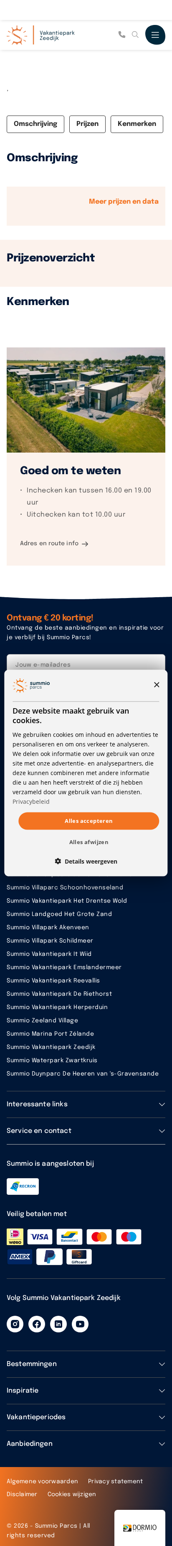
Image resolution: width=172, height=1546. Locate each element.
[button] (86, 861)
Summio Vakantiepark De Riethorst (59, 994)
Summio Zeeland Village (42, 1021)
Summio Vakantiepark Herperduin (57, 1007)
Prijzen (87, 124)
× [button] (156, 685)
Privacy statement (115, 1481)
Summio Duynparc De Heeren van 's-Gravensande (83, 1074)
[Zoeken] (135, 35)
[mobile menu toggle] (155, 35)
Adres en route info (49, 544)
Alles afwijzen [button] (89, 841)
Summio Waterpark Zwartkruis (52, 1060)
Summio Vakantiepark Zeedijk (51, 1047)
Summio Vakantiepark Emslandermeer (64, 967)
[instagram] (15, 1324)
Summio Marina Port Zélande (50, 1034)
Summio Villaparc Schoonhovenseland (65, 888)
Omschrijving (35, 124)
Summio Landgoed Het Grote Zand (59, 914)
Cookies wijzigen (72, 1494)
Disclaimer (22, 1494)
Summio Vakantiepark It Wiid (49, 954)
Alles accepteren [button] (89, 821)
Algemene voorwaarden (42, 1481)
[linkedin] (58, 1324)
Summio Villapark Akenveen (48, 928)
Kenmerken (137, 124)
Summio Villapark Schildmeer (50, 941)
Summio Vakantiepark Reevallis (53, 981)
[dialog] (85, 773)
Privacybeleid (31, 801)
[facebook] (36, 1324)
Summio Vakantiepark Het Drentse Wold (67, 901)
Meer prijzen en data (124, 201)
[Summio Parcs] (48, 34)
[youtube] (80, 1324)
